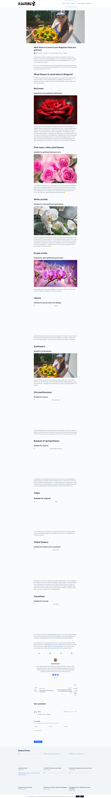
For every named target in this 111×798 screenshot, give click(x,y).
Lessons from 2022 (22, 768)
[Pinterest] (61, 653)
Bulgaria (52, 53)
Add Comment (38, 730)
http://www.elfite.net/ (57, 646)
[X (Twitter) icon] (58, 675)
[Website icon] (55, 675)
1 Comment (65, 53)
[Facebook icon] (53, 675)
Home (64, 3)
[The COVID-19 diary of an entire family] (55, 759)
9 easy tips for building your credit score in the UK (80, 768)
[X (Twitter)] (50, 653)
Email (51, 726)
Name (36, 726)
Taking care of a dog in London (25, 787)
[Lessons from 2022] (30, 759)
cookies (36, 796)
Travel (67, 3)
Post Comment (38, 741)
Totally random (81, 3)
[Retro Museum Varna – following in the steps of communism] (81, 779)
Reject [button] (82, 796)
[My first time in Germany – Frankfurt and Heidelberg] (55, 779)
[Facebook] (39, 653)
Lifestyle (73, 3)
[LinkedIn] (71, 653)
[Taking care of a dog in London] (30, 779)
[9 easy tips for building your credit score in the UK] (81, 759)
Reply (76, 711)
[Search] (92, 3)
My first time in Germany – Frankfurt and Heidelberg (55, 787)
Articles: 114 (55, 677)
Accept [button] (77, 796)
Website (66, 726)
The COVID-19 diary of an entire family (52, 768)
